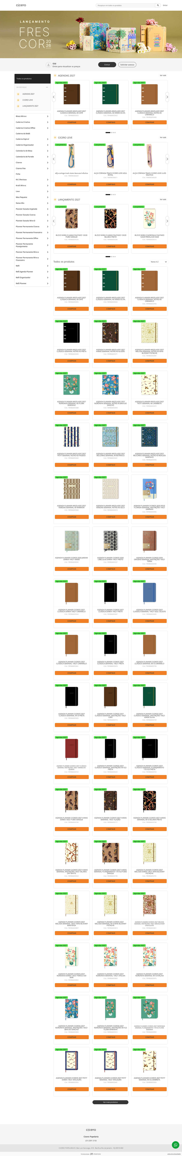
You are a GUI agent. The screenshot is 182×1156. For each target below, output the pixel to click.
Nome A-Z (159, 261)
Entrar (165, 5)
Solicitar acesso (127, 64)
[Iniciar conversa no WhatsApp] (175, 1145)
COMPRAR (71, 122)
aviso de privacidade (174, 1154)
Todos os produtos (24, 78)
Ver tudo (163, 75)
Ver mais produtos (110, 1102)
